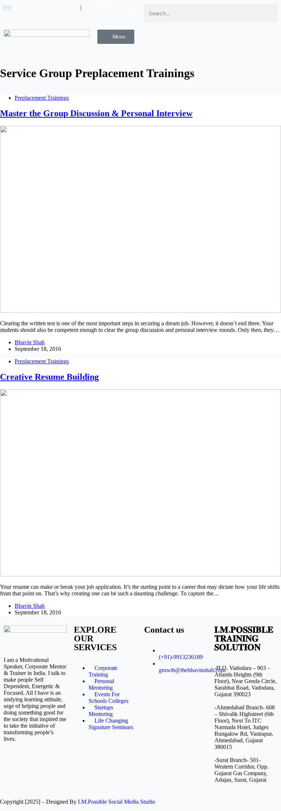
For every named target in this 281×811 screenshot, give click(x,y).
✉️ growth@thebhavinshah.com (41, 7)
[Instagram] (240, 39)
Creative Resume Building (49, 377)
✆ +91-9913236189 (106, 7)
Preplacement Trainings (42, 98)
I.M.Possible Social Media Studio (116, 802)
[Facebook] (200, 39)
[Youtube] (220, 39)
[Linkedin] (259, 39)
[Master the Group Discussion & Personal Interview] (140, 311)
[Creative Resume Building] (140, 574)
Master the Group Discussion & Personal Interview (96, 113)
